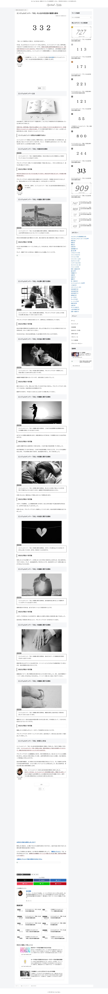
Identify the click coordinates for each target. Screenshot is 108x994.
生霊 (73, 275)
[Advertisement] (42, 77)
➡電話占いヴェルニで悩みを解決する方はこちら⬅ (29, 859)
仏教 (73, 305)
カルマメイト (75, 260)
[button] (91, 17)
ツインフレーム (76, 258)
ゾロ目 (74, 285)
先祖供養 (73, 327)
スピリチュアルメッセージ (79, 238)
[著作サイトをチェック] (27, 901)
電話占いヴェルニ (56, 851)
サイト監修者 (74, 340)
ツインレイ (75, 256)
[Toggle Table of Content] (43, 88)
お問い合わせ (74, 333)
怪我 (73, 242)
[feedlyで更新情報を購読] (29, 901)
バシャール (75, 267)
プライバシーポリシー (76, 343)
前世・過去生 (75, 269)
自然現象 (74, 248)
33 (37, 874)
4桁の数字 (74, 293)
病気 (73, 240)
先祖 (73, 277)
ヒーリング (75, 301)
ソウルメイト (75, 252)
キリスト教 (75, 307)
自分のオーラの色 (75, 330)
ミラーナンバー (76, 287)
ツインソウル (75, 254)
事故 (73, 244)
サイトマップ (74, 323)
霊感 (73, 279)
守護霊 (74, 273)
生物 (73, 246)
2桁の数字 (74, 289)
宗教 (73, 303)
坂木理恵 (51, 57)
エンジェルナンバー (26, 874)
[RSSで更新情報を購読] (31, 901)
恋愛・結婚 (75, 311)
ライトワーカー (76, 265)
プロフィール (74, 336)
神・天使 (74, 281)
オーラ (74, 297)
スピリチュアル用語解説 (78, 236)
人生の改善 (75, 309)
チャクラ (74, 299)
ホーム (73, 320)
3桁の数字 (19, 874)
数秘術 (74, 295)
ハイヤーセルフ (76, 262)
